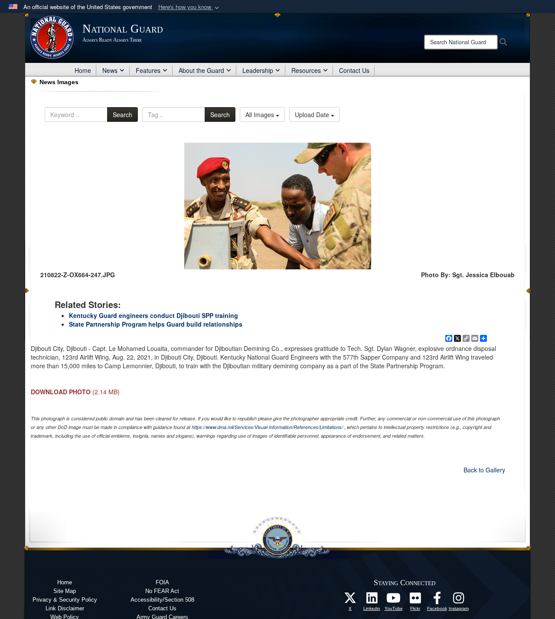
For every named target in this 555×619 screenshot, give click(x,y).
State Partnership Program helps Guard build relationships (155, 324)
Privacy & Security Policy (65, 599)
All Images (260, 114)
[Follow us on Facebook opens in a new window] (437, 600)
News (110, 70)
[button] (189, 7)
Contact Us (354, 70)
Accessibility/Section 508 (162, 599)
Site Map (64, 591)
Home (83, 70)
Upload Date (313, 114)
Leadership (257, 70)
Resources (306, 70)
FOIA (162, 582)
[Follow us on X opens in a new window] (350, 600)
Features (148, 70)
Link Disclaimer (65, 608)
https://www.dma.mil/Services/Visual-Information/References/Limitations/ (267, 427)
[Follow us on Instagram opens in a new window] (459, 600)
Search (122, 114)
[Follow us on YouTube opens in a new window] (394, 600)
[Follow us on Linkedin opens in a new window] (372, 600)
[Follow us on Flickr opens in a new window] (415, 600)
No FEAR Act (162, 591)
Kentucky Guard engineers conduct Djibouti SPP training (153, 315)
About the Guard (201, 70)
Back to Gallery (484, 469)
